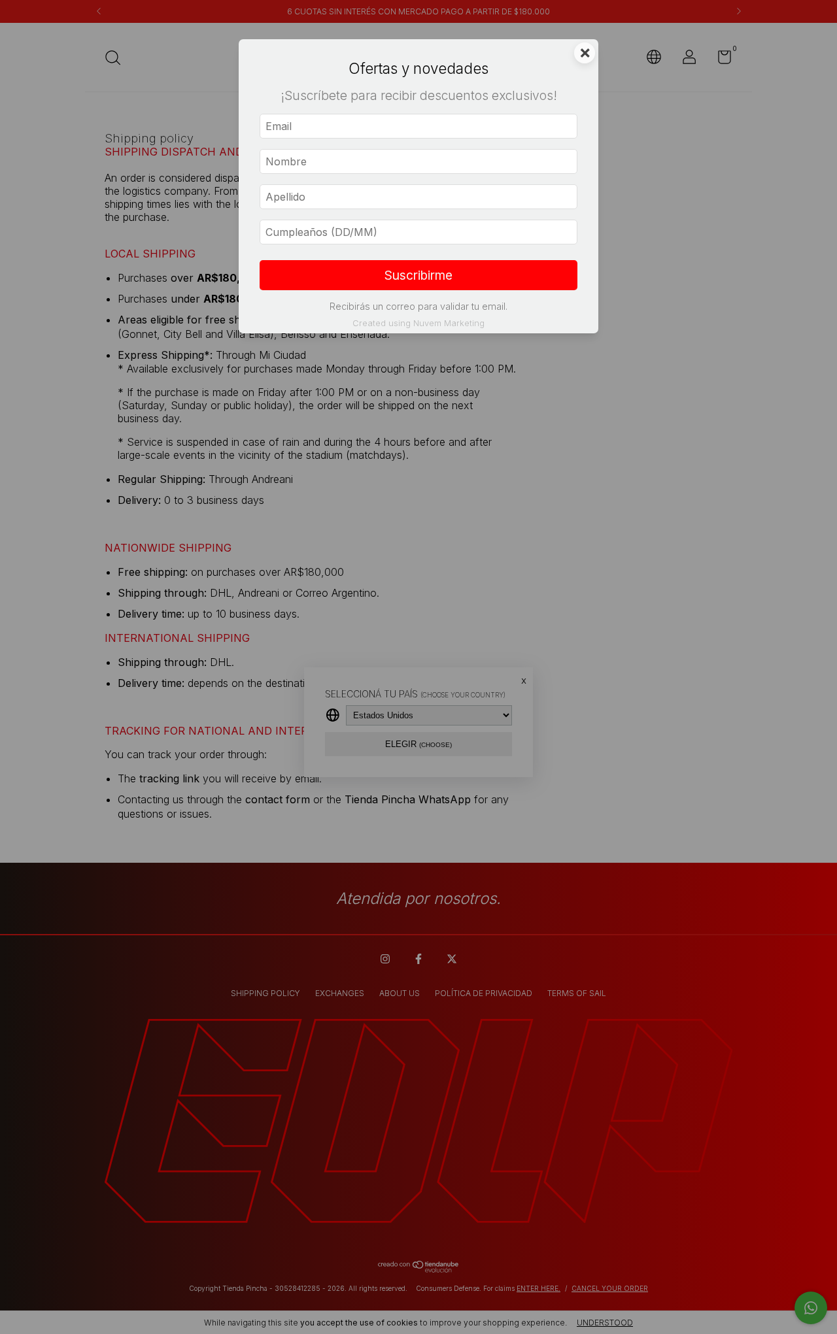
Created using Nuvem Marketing (418, 323)
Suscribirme (418, 275)
